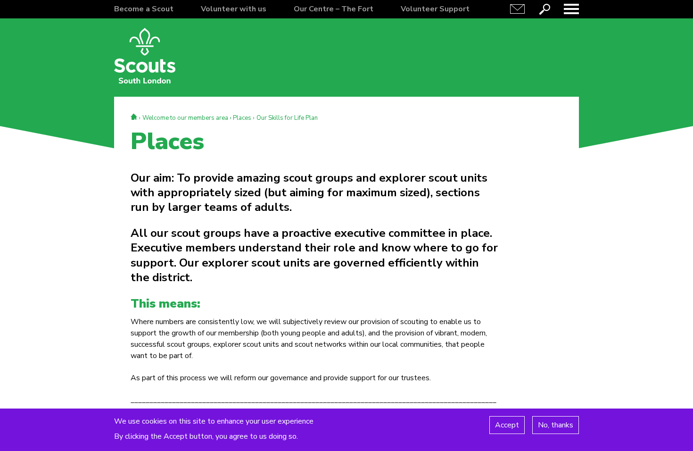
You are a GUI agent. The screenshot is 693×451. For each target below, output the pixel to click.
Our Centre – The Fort (333, 9)
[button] (571, 9)
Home (134, 117)
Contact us (517, 9)
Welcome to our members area (185, 118)
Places (242, 118)
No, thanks (555, 424)
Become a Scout (143, 9)
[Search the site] (544, 9)
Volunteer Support (435, 9)
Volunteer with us (233, 9)
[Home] (144, 56)
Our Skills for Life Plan (287, 118)
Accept (507, 424)
